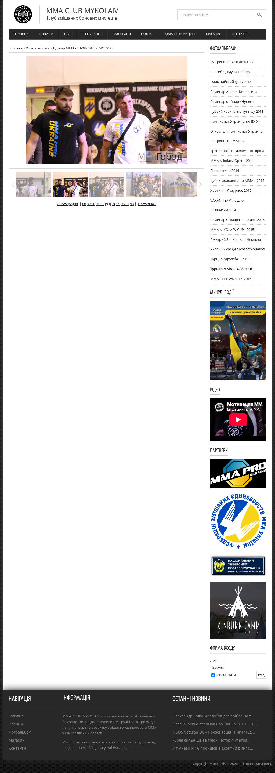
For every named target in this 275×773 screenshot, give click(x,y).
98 (132, 203)
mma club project (180, 34)
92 (102, 203)
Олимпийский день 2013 (230, 81)
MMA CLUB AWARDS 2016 (230, 278)
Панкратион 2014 (224, 170)
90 (93, 203)
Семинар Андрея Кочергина (233, 91)
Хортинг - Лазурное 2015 (230, 190)
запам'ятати (226, 674)
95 (118, 203)
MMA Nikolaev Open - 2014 (232, 160)
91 (98, 203)
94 (113, 203)
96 (123, 203)
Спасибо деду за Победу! (230, 71)
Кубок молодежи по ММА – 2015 (237, 180)
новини (46, 34)
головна (21, 34)
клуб (67, 34)
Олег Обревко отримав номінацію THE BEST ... (215, 724)
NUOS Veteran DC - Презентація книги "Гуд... (213, 732)
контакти (240, 34)
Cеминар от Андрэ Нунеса (232, 101)
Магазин (17, 740)
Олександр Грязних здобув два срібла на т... (213, 715)
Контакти (17, 748)
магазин (214, 34)
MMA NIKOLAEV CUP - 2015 (232, 229)
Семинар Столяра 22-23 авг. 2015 (237, 219)
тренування (92, 34)
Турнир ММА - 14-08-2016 (73, 48)
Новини (16, 724)
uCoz (268, 769)
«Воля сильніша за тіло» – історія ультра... (211, 740)
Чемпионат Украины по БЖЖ (234, 121)
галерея (148, 34)
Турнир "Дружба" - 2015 (229, 258)
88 (84, 203)
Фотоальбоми (37, 48)
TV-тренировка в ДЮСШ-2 (232, 61)
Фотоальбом (20, 732)
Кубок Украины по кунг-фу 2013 (236, 111)
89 (89, 203)
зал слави (122, 34)
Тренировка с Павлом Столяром (237, 150)
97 (127, 203)
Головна (16, 48)
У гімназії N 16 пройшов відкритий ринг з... (212, 748)
